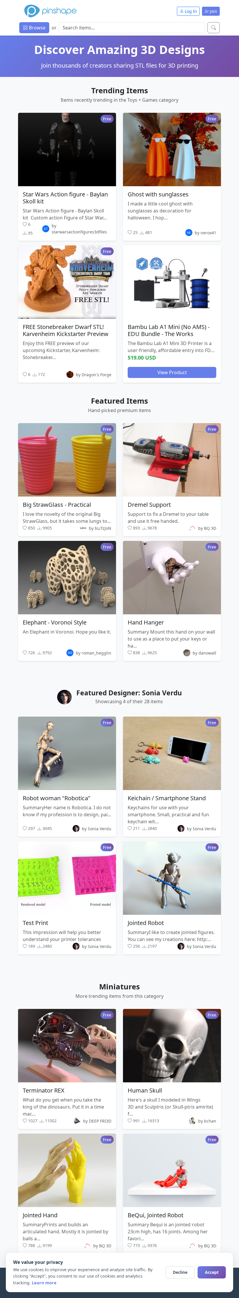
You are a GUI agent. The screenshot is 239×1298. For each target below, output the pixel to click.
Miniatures (119, 987)
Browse (36, 27)
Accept (212, 1272)
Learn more (44, 1282)
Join (213, 11)
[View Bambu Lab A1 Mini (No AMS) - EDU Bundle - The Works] (172, 282)
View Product (172, 372)
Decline (180, 1272)
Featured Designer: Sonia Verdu (129, 692)
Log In (190, 11)
